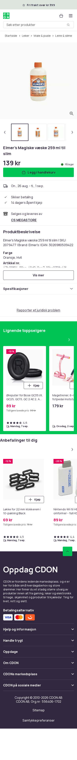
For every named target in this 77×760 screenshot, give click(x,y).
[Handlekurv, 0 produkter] (61, 15)
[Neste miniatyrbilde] (72, 132)
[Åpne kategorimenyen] (70, 15)
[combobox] (38, 24)
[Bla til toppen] (67, 551)
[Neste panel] (69, 339)
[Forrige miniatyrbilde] (4, 132)
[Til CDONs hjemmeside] (6, 15)
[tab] (19, 132)
